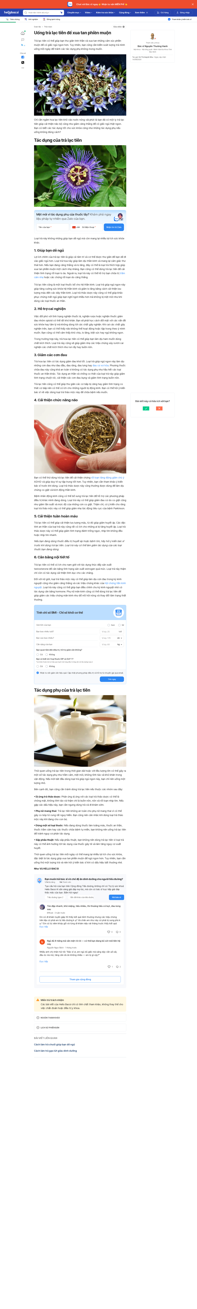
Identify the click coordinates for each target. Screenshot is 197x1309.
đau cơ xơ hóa (101, 365)
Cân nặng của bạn (44, 644)
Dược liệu (37, 27)
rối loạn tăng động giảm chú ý (107, 477)
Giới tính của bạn (43, 625)
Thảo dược (48, 27)
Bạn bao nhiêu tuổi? (45, 631)
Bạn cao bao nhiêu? (45, 638)
